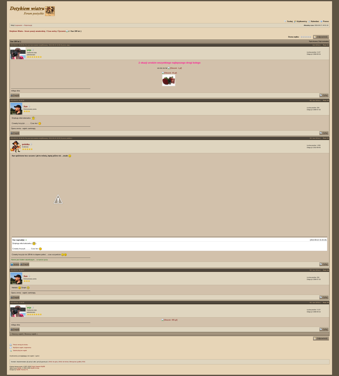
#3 (328, 138)
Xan (26, 106)
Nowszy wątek (30, 334)
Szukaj (290, 21)
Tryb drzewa (313, 41)
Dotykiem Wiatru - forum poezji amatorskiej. (28, 31)
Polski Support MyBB (38, 366)
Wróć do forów (63, 361)
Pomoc (326, 21)
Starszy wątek (17, 334)
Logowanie (18, 25)
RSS (83, 361)
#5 (328, 302)
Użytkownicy (302, 21)
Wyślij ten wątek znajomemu (22, 347)
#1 (328, 45)
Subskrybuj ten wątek (20, 350)
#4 (328, 270)
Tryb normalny (324, 41)
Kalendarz (315, 21)
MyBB (19, 368)
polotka (69, 138)
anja (68, 45)
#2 (328, 100)
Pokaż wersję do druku (20, 344)
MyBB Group (35, 368)
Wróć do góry (53, 361)
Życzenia (62, 31)
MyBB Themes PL (22, 369)
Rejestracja (28, 25)
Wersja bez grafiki (75, 361)
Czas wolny (52, 31)
